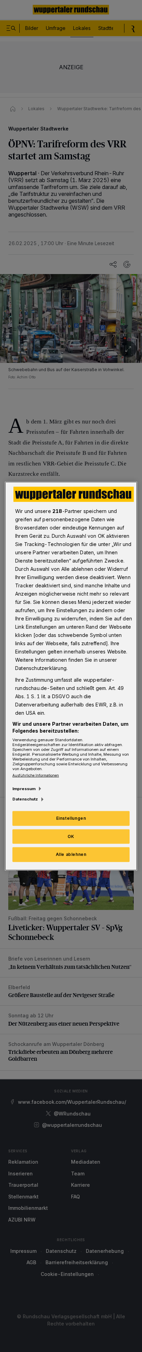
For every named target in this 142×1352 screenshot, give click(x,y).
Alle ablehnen (71, 854)
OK (71, 836)
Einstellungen (71, 817)
